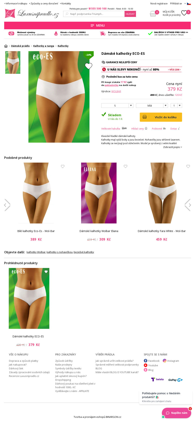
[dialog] (97, 211)
